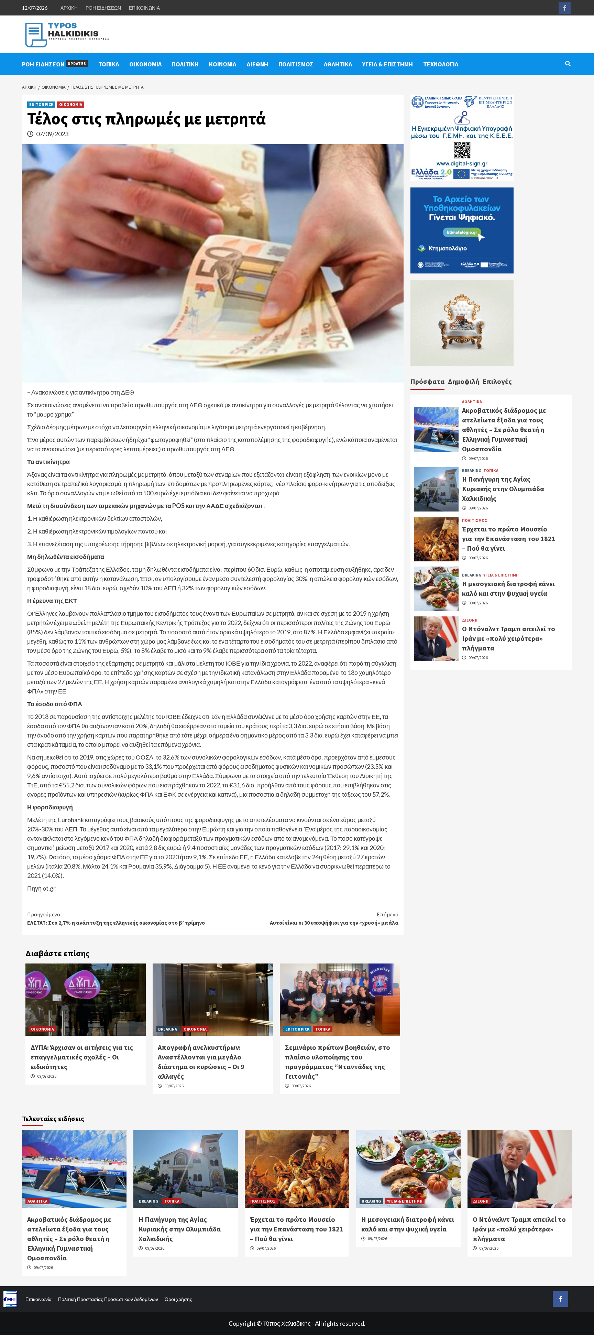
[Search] (567, 63)
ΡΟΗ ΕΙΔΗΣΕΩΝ (103, 8)
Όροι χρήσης (178, 1299)
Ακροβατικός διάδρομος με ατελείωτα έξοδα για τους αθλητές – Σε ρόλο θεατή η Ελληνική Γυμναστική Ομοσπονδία (504, 429)
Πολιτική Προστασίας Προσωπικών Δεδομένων (108, 1299)
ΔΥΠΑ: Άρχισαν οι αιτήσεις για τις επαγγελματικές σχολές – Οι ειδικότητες (82, 1057)
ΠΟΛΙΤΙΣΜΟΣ (296, 64)
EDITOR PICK (41, 104)
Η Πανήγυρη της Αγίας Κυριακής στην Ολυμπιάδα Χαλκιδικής (503, 489)
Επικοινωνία (38, 1299)
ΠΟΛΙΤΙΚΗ (185, 64)
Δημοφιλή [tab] (463, 381)
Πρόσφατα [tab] (427, 381)
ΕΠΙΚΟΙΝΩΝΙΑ (144, 8)
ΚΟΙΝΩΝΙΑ (222, 64)
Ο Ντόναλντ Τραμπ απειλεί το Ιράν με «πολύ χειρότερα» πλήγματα (508, 638)
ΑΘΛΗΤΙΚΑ (338, 64)
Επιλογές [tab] (497, 381)
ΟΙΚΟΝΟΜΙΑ (145, 64)
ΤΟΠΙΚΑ (108, 64)
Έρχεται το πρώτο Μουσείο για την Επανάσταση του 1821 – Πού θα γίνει (509, 538)
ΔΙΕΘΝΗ (257, 64)
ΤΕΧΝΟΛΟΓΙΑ (440, 64)
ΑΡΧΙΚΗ (69, 8)
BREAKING (168, 1029)
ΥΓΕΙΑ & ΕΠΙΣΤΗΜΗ (387, 64)
